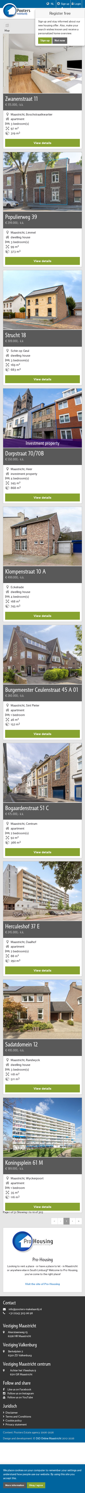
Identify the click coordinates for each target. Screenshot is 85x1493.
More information (14, 1485)
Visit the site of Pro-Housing (42, 1284)
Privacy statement (16, 1424)
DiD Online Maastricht (48, 1438)
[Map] (7, 25)
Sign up (45, 40)
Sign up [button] (65, 4)
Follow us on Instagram (21, 1393)
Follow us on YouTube (20, 1397)
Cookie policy (14, 1420)
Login (78, 4)
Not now (60, 40)
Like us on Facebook (19, 1389)
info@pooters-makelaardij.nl (25, 1309)
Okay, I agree (36, 1485)
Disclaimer (12, 1412)
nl (52, 4)
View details (42, 143)
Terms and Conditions (18, 1416)
